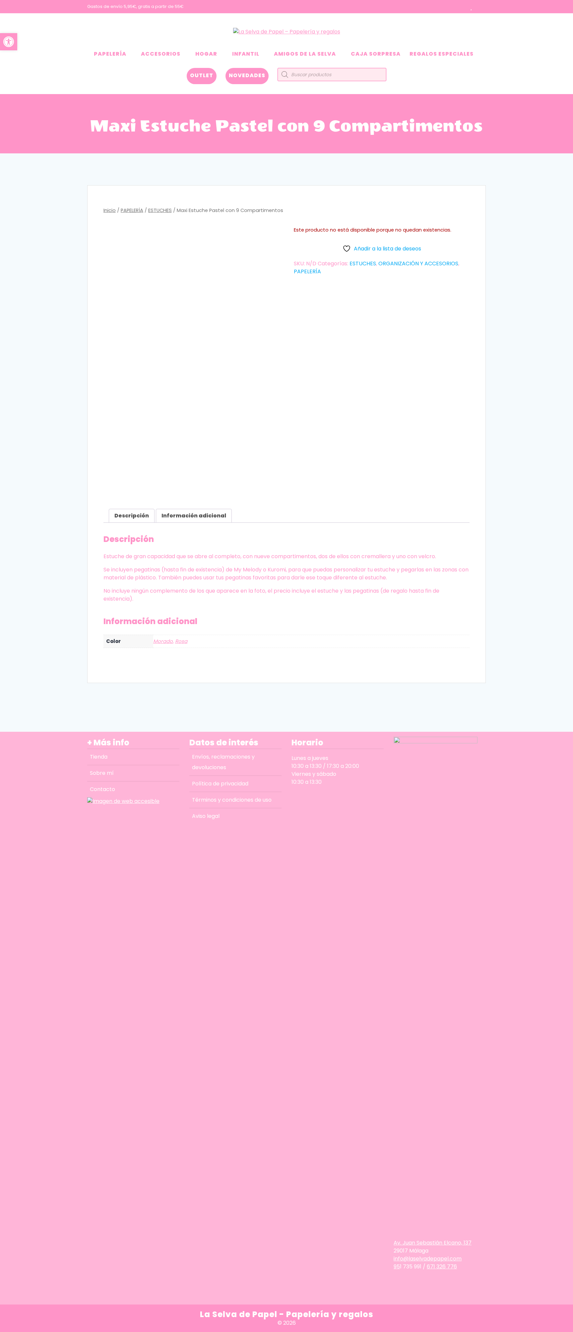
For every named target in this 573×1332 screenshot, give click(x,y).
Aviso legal (206, 816)
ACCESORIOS (160, 54)
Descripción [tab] (131, 515)
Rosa (181, 641)
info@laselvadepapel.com (428, 1258)
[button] (8, 41)
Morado (163, 641)
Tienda (98, 757)
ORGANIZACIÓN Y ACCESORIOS (418, 263)
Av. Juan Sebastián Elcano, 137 (433, 1243)
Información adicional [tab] (193, 515)
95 (397, 1266)
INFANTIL (245, 54)
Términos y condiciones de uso (232, 800)
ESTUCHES (160, 210)
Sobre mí (102, 773)
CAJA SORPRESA (376, 54)
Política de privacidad (220, 783)
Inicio (109, 210)
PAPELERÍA (110, 54)
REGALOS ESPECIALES (442, 54)
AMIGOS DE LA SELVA (305, 54)
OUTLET (201, 75)
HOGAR (206, 54)
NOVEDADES (247, 75)
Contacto (102, 789)
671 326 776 (442, 1266)
